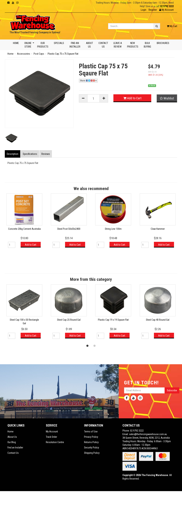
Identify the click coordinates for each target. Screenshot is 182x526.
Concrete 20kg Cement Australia (24, 228)
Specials (59, 43)
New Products (132, 45)
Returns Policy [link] (91, 442)
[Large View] (11, 138)
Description (12, 153)
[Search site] (156, 26)
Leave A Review (117, 45)
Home (16, 43)
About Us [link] (12, 436)
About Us (89, 45)
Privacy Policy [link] (91, 436)
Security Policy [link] (91, 447)
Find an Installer (74, 45)
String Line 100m (113, 228)
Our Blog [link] (11, 442)
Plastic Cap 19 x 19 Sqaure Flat (113, 319)
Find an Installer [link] (15, 447)
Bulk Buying (147, 45)
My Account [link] (52, 431)
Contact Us (103, 45)
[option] (24, 222)
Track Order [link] (51, 436)
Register (153, 9)
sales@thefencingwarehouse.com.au (148, 434)
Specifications (30, 153)
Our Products (42, 45)
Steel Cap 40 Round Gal (157, 319)
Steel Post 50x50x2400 (68, 228)
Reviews (45, 153)
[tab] (13, 154)
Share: (83, 80)
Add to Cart (133, 98)
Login (143, 9)
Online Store (27, 45)
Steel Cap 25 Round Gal (69, 319)
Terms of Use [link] (91, 431)
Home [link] (10, 431)
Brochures (163, 43)
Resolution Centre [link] (55, 442)
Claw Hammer (158, 228)
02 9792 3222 (167, 6)
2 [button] (94, 345)
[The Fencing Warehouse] (32, 21)
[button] (166, 9)
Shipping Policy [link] (92, 452)
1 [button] (87, 345)
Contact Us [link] (13, 452)
